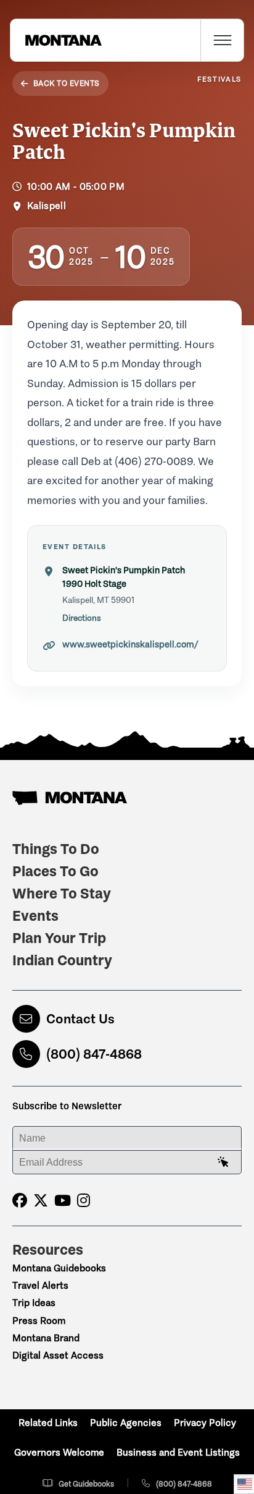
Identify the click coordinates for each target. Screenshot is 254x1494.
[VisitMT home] (56, 40)
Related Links (48, 1422)
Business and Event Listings (178, 1452)
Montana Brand (46, 1338)
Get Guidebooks (86, 1483)
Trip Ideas (33, 1302)
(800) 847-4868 (94, 1054)
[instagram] (83, 1200)
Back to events (66, 83)
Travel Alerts (40, 1285)
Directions (81, 618)
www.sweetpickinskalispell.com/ (130, 644)
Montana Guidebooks (59, 1268)
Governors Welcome (59, 1452)
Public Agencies (126, 1422)
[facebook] (19, 1200)
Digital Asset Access (58, 1355)
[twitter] (40, 1200)
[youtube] (62, 1200)
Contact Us (80, 1018)
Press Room (38, 1320)
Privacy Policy (205, 1422)
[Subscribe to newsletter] (223, 1162)
